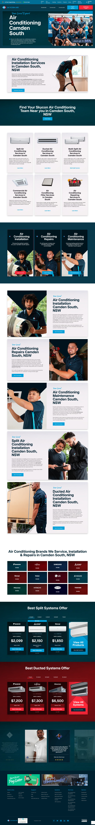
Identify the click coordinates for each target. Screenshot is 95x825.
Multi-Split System (75, 168)
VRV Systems (58, 801)
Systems (59, 2)
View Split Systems (78, 650)
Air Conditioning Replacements (71, 806)
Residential (43, 7)
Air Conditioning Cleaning (71, 803)
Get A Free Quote (59, 331)
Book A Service (44, 794)
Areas (69, 2)
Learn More (20, 168)
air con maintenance (78, 412)
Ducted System (58, 792)
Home (8, 792)
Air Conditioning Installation (71, 793)
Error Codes (21, 797)
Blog (32, 796)
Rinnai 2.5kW (58, 645)
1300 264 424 (89, 2)
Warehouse (83, 800)
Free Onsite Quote (86, 7)
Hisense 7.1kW (58, 705)
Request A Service (45, 796)
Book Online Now (16, 649)
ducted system (67, 515)
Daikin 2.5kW (17, 645)
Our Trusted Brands (21, 793)
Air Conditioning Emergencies (71, 809)
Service (72, 7)
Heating (54, 2)
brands (56, 320)
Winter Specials (80, 2)
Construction (62, 7)
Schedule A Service (18, 90)
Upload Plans (44, 798)
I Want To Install (20, 272)
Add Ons (20, 795)
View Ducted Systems (78, 709)
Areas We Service (11, 798)
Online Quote (44, 792)
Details (17, 567)
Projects (65, 2)
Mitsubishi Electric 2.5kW (37, 646)
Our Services (48, 2)
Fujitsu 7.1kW (37, 705)
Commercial (52, 7)
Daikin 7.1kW (17, 705)
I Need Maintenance (74, 272)
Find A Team (47, 118)
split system (38, 463)
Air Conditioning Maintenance (71, 799)
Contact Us (74, 2)
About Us (42, 2)
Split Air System (58, 794)
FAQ (32, 794)
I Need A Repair (47, 272)
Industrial (83, 798)
